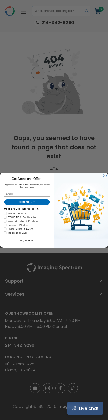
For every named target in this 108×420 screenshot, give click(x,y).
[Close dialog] (104, 175)
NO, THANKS (26, 241)
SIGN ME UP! (27, 202)
